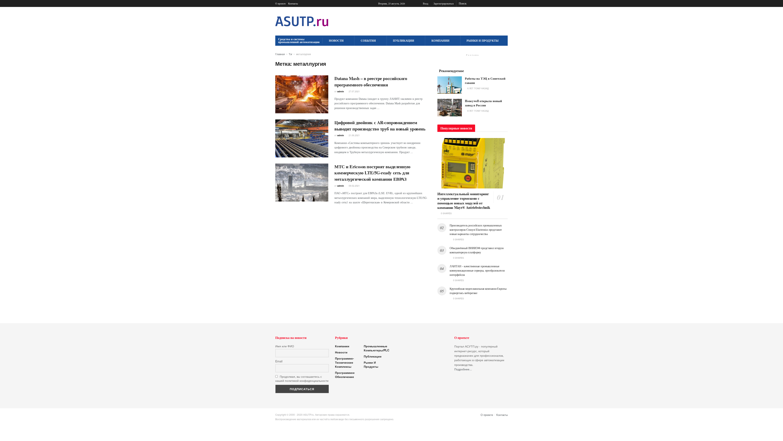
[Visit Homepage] (301, 21)
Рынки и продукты (483, 40)
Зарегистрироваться (443, 3)
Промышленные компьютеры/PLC (376, 348)
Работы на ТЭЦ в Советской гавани (485, 80)
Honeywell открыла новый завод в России (483, 103)
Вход (425, 3)
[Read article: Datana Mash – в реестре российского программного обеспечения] (301, 94)
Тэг (290, 54)
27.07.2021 (354, 91)
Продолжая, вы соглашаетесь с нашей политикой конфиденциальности (301, 378)
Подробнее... (463, 369)
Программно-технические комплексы (344, 362)
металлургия (303, 54)
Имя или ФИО (284, 346)
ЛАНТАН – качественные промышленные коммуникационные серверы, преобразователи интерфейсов (477, 270)
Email (278, 361)
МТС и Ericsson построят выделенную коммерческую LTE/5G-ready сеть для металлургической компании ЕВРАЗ (372, 173)
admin (340, 91)
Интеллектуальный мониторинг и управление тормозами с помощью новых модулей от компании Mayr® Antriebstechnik (463, 200)
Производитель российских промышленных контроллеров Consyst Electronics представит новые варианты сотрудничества (476, 229)
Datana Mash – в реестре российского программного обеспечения (370, 81)
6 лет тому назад (478, 88)
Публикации (403, 40)
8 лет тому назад (478, 110)
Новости (336, 40)
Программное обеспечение (345, 375)
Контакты (293, 3)
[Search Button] (505, 3)
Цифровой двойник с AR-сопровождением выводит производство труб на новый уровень (380, 125)
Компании (440, 40)
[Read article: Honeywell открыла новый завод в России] (449, 107)
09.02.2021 (354, 185)
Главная (280, 54)
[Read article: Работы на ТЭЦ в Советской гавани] (449, 85)
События (368, 40)
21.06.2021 (354, 135)
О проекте (280, 3)
